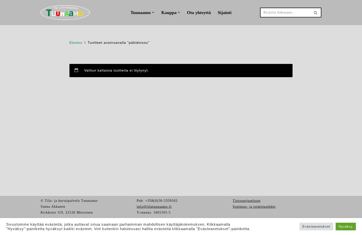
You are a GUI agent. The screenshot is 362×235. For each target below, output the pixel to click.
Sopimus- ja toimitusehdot (254, 206)
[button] (153, 12)
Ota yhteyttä (199, 12)
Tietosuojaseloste (247, 201)
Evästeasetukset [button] (316, 226)
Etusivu (75, 42)
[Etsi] (315, 12)
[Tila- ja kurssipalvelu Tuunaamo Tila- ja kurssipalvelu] (65, 12)
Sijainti (224, 12)
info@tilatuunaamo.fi (154, 206)
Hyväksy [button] (346, 226)
